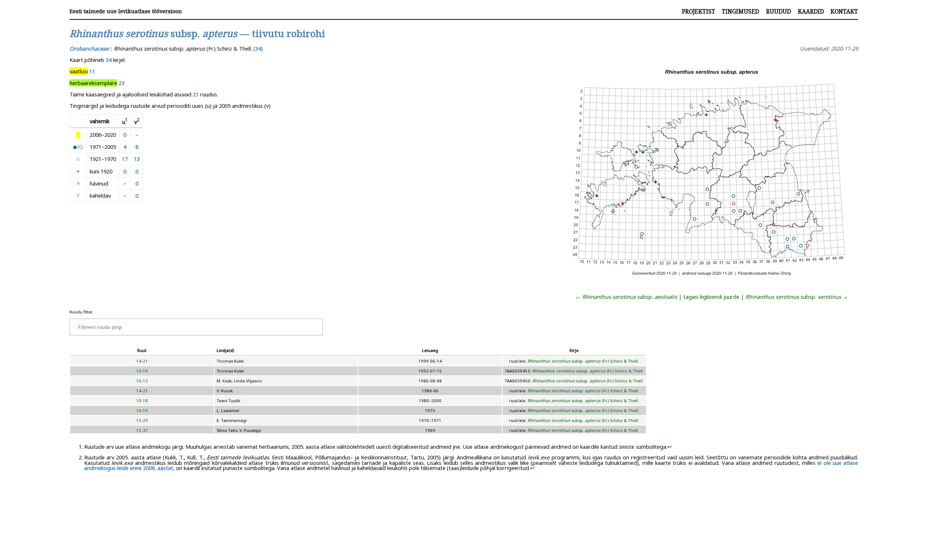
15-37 (142, 430)
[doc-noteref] (126, 121)
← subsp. (626, 296)
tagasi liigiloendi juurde (711, 296)
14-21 (142, 361)
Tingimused (740, 11)
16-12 (142, 380)
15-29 (142, 420)
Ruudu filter (81, 312)
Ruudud (778, 11)
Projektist (698, 11)
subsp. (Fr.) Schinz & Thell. (583, 361)
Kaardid (811, 11)
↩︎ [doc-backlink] (669, 446)
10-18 (142, 400)
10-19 (142, 371)
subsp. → (797, 296)
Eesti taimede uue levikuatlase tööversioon (126, 11)
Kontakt (844, 11)
